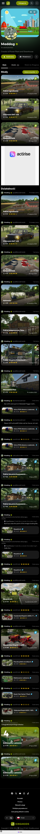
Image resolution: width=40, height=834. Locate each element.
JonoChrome (10, 521)
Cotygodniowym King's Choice (12, 724)
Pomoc (20, 802)
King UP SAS (23, 828)
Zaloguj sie (22, 3)
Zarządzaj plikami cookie (20, 812)
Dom (4, 65)
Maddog (7, 193)
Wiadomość (26, 57)
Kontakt (20, 798)
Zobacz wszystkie (29, 72)
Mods (14, 65)
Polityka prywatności (20, 808)
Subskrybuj (10, 57)
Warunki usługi (20, 805)
